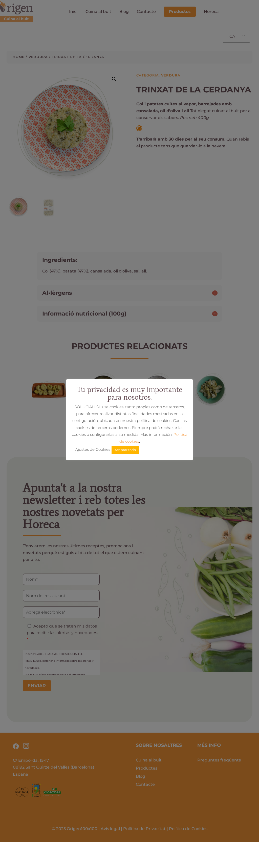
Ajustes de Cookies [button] (92, 449)
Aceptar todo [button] (125, 450)
